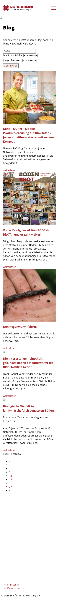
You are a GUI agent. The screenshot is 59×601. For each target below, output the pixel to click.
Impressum (13, 584)
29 (10, 486)
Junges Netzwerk (12, 60)
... (10, 468)
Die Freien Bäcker (13, 55)
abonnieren (11, 65)
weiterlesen (9, 170)
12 (10, 475)
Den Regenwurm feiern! (20, 327)
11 (10, 472)
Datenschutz (14, 588)
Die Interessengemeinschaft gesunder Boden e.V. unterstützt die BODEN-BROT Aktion (28, 363)
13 (10, 479)
